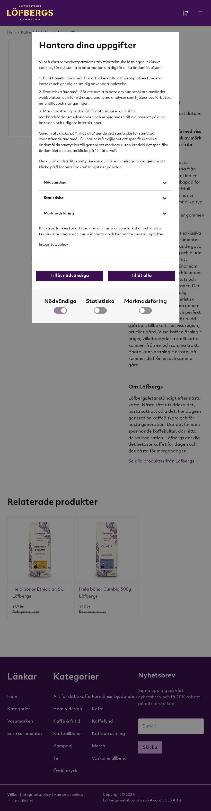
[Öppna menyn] (200, 13)
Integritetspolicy (53, 245)
